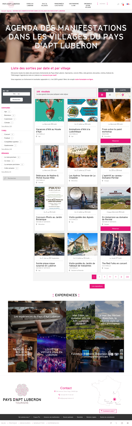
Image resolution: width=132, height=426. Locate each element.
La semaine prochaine (13, 164)
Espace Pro (37, 417)
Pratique (13, 423)
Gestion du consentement (107, 417)
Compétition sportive (12, 142)
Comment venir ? (108, 411)
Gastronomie (10, 145)
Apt (7, 112)
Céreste (8, 122)
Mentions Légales (91, 417)
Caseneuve (9, 119)
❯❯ (127, 277)
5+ (110, 277)
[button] (30, 4)
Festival (8, 138)
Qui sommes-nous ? (24, 417)
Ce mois (8, 161)
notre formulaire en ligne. (84, 79)
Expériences (53, 423)
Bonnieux (9, 115)
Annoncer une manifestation (52, 417)
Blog (3, 423)
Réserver (115, 141)
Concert (8, 134)
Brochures (25, 423)
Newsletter (80, 417)
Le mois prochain (11, 157)
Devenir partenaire (68, 417)
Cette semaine (11, 168)
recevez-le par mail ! (49, 75)
